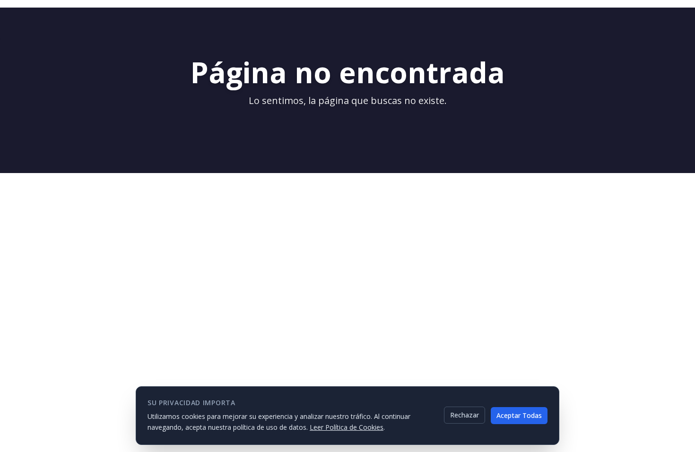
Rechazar (464, 414)
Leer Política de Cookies (346, 426)
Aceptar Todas (519, 414)
